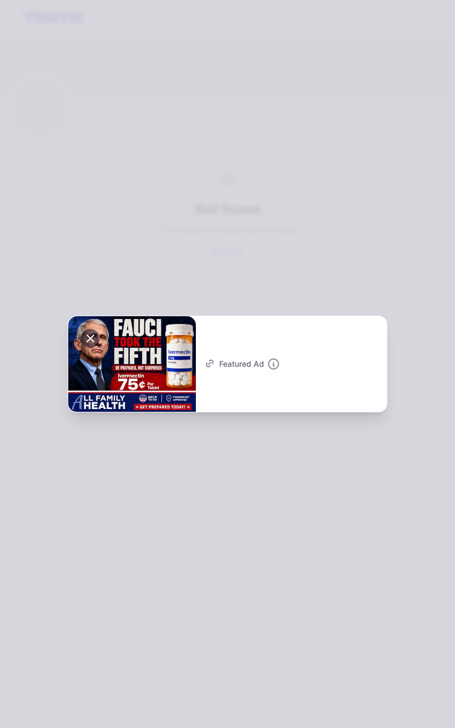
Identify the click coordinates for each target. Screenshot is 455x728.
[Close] (90, 338)
